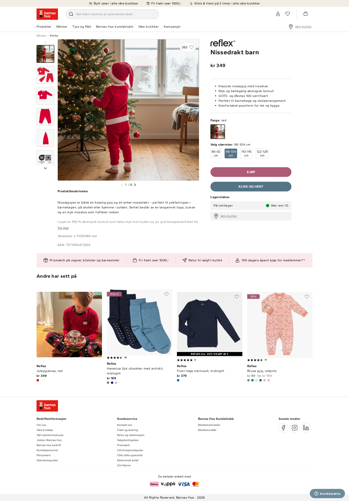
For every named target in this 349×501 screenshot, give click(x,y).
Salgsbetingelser (128, 440)
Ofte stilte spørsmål (129, 455)
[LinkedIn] (306, 428)
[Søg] (71, 14)
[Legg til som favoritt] (96, 296)
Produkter (44, 26)
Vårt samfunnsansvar (50, 435)
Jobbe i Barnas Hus (49, 440)
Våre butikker (148, 26)
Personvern (44, 455)
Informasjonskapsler (130, 450)
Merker (61, 26)
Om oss (41, 425)
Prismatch (123, 445)
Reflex (54, 35)
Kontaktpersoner (47, 450)
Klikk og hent (251, 186)
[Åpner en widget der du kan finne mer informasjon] (327, 494)
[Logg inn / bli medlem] (278, 14)
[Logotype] (47, 14)
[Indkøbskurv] (306, 14)
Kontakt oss (124, 425)
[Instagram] (295, 428)
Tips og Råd (81, 26)
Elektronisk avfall (127, 460)
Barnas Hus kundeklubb (114, 26)
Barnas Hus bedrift (49, 445)
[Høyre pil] (134, 184)
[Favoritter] (287, 14)
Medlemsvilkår (207, 430)
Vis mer (63, 228)
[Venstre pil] (122, 184)
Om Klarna (124, 465)
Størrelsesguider (47, 460)
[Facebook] (283, 428)
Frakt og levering (127, 430)
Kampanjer (172, 26)
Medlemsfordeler (209, 425)
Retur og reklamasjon (130, 435)
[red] (217, 131)
